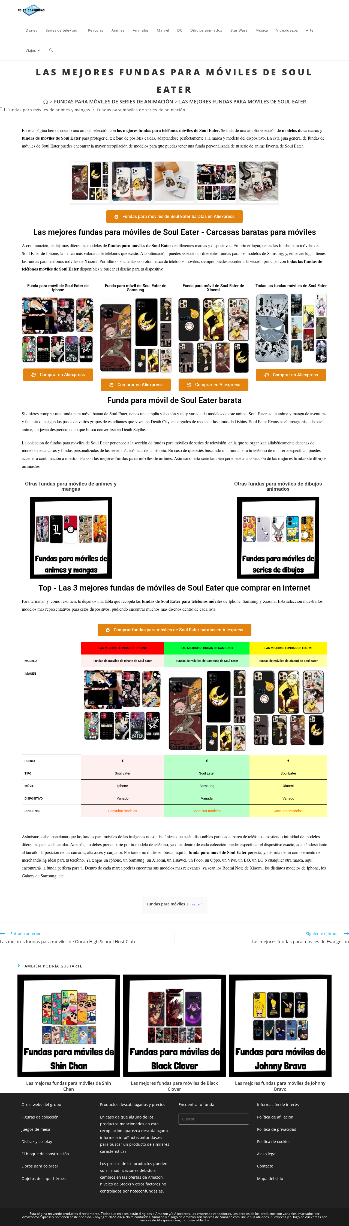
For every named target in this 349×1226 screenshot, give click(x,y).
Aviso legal (266, 1153)
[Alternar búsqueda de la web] (51, 50)
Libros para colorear (40, 1166)
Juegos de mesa (36, 1129)
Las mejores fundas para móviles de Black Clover (174, 1086)
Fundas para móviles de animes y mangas (48, 109)
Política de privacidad (276, 1129)
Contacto (265, 1166)
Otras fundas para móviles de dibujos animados (278, 486)
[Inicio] (45, 101)
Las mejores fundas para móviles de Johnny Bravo (280, 1086)
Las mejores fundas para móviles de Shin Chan (68, 1086)
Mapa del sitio (270, 1178)
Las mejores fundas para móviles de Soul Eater (242, 101)
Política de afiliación (275, 1117)
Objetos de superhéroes (44, 1178)
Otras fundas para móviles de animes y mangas (70, 486)
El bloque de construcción (45, 1153)
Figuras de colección (40, 1117)
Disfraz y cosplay (37, 1141)
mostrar (194, 904)
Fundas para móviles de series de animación (141, 109)
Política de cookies (273, 1141)
